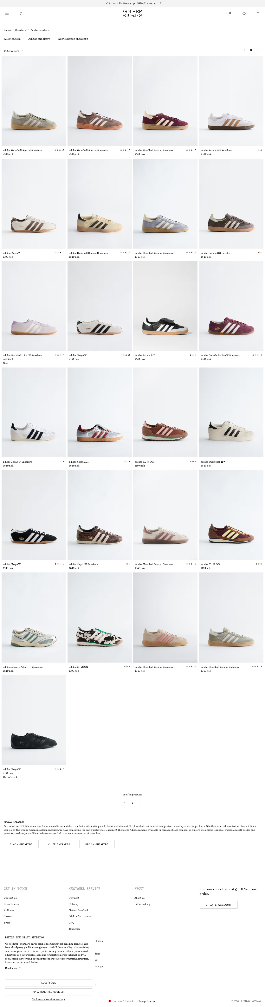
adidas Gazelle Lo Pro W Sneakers (22, 355)
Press (7, 923)
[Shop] (7, 14)
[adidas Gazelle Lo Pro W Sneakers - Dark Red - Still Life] (231, 306)
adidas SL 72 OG (144, 462)
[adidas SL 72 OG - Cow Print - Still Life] (100, 617)
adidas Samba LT (145, 355)
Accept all (48, 983)
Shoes (7, 30)
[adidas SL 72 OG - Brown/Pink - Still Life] (165, 412)
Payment (74, 898)
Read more (11, 968)
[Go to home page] (132, 14)
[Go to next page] (140, 802)
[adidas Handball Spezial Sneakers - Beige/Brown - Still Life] (165, 515)
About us (139, 898)
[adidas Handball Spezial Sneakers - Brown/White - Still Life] (100, 101)
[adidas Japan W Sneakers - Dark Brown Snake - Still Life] (100, 515)
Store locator (11, 904)
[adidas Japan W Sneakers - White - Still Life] (34, 412)
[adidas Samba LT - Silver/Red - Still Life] (100, 412)
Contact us (10, 898)
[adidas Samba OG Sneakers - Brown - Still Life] (231, 204)
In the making (142, 904)
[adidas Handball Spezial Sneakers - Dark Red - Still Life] (165, 101)
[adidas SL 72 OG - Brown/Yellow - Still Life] (231, 515)
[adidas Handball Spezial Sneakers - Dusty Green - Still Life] (34, 101)
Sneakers (20, 30)
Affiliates (9, 910)
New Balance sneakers (73, 39)
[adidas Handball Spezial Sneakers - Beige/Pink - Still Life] (165, 617)
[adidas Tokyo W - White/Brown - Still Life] (34, 204)
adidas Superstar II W (213, 462)
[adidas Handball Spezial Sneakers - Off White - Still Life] (100, 204)
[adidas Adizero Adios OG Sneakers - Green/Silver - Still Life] (34, 617)
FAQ (71, 923)
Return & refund (78, 910)
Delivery (74, 904)
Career (8, 916)
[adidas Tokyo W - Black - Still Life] (34, 720)
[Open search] (21, 14)
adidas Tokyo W (12, 253)
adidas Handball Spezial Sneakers (22, 150)
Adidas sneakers (39, 39)
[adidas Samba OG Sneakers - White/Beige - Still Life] (231, 101)
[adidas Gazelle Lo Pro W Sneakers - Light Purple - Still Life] (34, 306)
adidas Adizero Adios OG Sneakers (22, 667)
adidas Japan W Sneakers (17, 462)
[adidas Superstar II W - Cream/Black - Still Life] (231, 412)
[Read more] (132, 3)
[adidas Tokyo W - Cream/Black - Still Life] (100, 306)
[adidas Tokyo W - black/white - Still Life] (34, 515)
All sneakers (12, 39)
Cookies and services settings (48, 999)
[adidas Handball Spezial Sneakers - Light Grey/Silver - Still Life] (231, 617)
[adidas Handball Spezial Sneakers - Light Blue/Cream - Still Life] (165, 204)
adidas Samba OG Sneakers (216, 150)
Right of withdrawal (80, 916)
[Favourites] (244, 14)
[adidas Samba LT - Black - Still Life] (165, 306)
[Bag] (258, 14)
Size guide (75, 929)
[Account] (230, 14)
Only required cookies (48, 992)
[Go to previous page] (125, 802)
